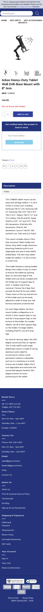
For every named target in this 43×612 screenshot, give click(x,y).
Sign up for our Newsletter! (13, 508)
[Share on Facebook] (8, 166)
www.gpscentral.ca (24, 7)
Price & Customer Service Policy (16, 494)
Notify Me (19, 142)
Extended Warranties (11, 539)
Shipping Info (8, 530)
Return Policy (8, 534)
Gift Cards (6, 544)
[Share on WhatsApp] (4, 166)
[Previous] (5, 47)
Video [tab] (6, 191)
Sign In (5, 558)
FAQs (4, 470)
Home (4, 20)
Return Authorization (11, 568)
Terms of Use (13, 598)
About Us (6, 489)
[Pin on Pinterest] (21, 166)
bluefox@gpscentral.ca (12, 465)
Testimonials (7, 498)
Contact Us (7, 475)
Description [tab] (9, 185)
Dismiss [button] (36, 7)
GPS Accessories (33, 20)
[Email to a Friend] (17, 166)
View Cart (6, 563)
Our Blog (5, 503)
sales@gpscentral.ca (11, 461)
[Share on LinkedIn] (25, 166)
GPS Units (15, 20)
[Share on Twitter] (13, 166)
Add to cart (23, 114)
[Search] (37, 13)
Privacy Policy (27, 598)
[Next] (37, 47)
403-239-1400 (15, 442)
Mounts (22, 22)
